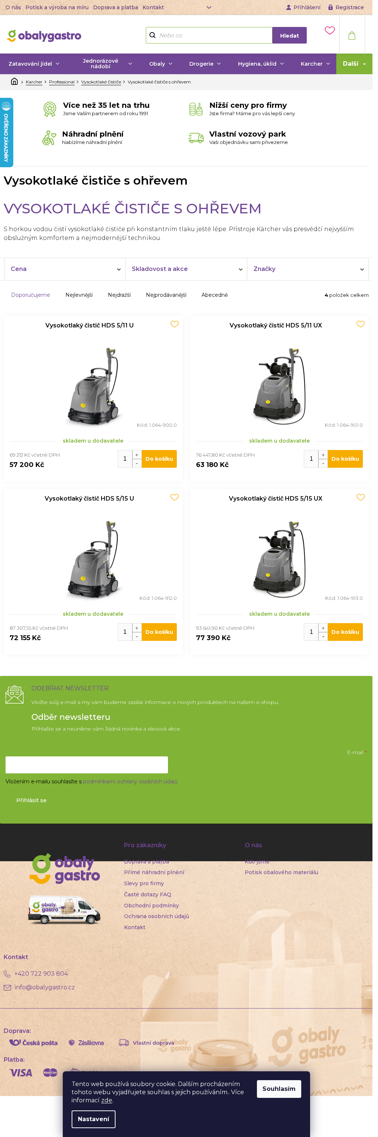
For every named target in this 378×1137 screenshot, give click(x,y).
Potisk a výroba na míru (57, 7)
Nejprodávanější (166, 295)
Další (350, 63)
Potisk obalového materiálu (281, 872)
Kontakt (153, 7)
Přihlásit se (31, 800)
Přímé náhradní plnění (154, 872)
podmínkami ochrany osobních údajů (130, 781)
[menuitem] (34, 64)
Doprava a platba (115, 7)
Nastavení (93, 1119)
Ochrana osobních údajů (156, 916)
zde (106, 1100)
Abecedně (215, 295)
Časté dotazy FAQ (147, 894)
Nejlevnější (79, 295)
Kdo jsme (257, 861)
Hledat (289, 35)
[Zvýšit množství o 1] (136, 454)
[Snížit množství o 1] (136, 463)
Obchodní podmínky (151, 905)
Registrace (350, 7)
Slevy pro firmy (144, 883)
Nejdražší (119, 295)
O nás (13, 7)
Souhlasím (279, 1088)
